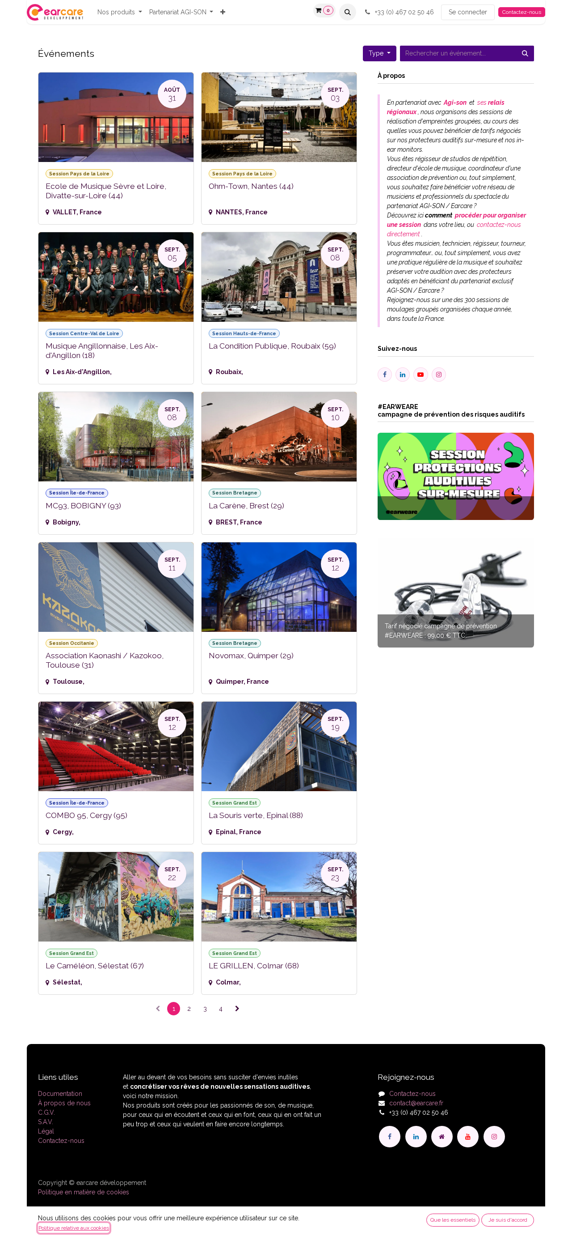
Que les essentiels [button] (452, 1220)
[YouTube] (468, 1136)
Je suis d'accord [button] (507, 1220)
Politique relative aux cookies (73, 1228)
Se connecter (468, 12)
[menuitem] (120, 12)
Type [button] (377, 53)
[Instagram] (494, 1136)
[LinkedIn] (416, 1136)
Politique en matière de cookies (83, 1192)
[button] (347, 12)
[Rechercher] (525, 53)
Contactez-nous (521, 12)
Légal (46, 1131)
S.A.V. (45, 1121)
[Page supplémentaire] (442, 1136)
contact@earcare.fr (416, 1103)
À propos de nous (64, 1103)
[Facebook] (389, 1136)
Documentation (60, 1093)
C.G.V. (46, 1112)
